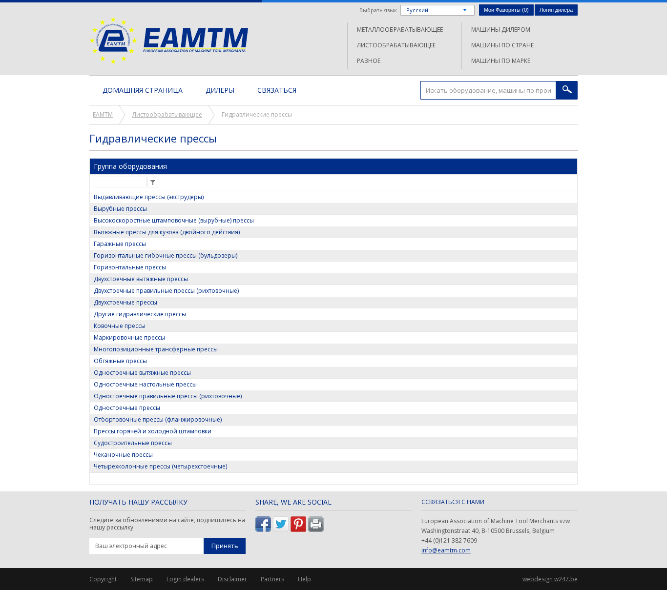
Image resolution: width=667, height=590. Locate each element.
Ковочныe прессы (120, 326)
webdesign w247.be (550, 579)
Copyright (103, 579)
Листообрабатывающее (396, 45)
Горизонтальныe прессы (130, 267)
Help (304, 579)
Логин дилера (556, 10)
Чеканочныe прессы (123, 454)
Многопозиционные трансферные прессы (156, 349)
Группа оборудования (130, 166)
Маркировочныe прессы (129, 337)
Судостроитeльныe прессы (133, 443)
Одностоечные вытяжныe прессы (142, 372)
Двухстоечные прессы (125, 302)
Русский (417, 10)
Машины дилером (500, 29)
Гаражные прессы (120, 244)
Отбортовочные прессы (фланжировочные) (158, 419)
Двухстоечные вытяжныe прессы (141, 279)
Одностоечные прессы (127, 408)
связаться (276, 90)
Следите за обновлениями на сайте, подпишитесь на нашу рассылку (167, 523)
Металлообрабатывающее (400, 29)
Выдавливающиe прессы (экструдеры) (149, 197)
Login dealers (185, 579)
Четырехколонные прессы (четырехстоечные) (160, 466)
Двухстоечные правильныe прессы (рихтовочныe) (166, 290)
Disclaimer (232, 579)
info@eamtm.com (446, 550)
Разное (368, 61)
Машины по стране (502, 45)
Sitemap (141, 579)
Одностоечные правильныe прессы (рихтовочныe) (168, 396)
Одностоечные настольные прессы (145, 384)
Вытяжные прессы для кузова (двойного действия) (167, 232)
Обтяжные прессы (120, 361)
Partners (272, 579)
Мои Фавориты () (506, 10)
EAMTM (168, 40)
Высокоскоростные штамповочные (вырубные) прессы (174, 220)
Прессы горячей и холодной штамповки (152, 431)
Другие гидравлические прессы (140, 314)
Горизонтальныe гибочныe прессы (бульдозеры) (165, 255)
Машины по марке (500, 61)
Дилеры (220, 90)
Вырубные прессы (120, 208)
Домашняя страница (143, 90)
